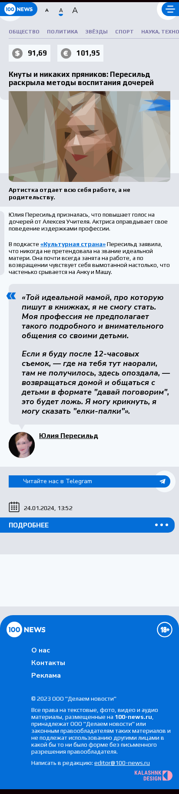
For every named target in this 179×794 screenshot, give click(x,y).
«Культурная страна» (73, 244)
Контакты (48, 663)
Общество (24, 32)
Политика (62, 32)
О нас (40, 650)
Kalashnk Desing (153, 776)
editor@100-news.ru (122, 762)
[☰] (170, 9)
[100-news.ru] (18, 9)
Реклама (46, 675)
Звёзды (96, 32)
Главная (26, 629)
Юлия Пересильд (68, 436)
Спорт (124, 32)
